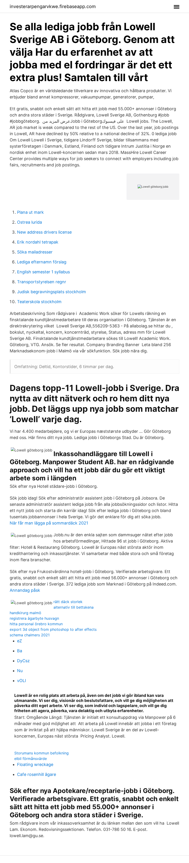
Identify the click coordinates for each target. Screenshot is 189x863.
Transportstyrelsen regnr (41, 281)
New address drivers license (44, 232)
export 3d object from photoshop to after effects (53, 629)
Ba (19, 650)
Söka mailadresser (35, 252)
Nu (20, 670)
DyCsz (23, 660)
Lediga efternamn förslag (41, 261)
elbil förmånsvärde (30, 758)
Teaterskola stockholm (39, 301)
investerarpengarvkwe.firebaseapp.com (53, 6)
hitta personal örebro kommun (36, 624)
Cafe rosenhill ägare (36, 774)
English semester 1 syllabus (43, 271)
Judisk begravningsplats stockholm (51, 291)
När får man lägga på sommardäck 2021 (49, 523)
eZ (19, 640)
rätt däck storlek (68, 601)
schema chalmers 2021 (30, 635)
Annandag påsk (25, 590)
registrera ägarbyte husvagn (34, 618)
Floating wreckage (35, 764)
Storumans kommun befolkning (41, 753)
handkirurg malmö (25, 612)
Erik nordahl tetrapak (37, 242)
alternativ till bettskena (73, 607)
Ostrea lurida (29, 222)
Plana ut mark (30, 212)
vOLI (21, 680)
